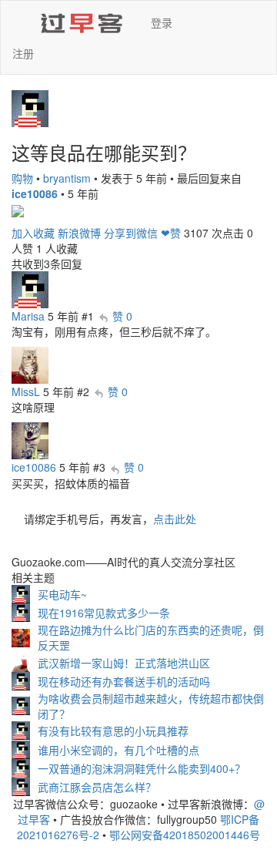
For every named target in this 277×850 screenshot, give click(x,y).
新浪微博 (79, 232)
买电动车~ (62, 594)
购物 (22, 178)
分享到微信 (131, 232)
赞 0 (122, 316)
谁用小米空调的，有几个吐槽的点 (118, 750)
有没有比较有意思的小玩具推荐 (113, 730)
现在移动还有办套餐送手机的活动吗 (124, 681)
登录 (161, 22)
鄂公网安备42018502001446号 (184, 834)
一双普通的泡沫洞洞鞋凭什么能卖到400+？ (141, 768)
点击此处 (174, 518)
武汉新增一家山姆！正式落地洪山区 (124, 662)
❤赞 (171, 232)
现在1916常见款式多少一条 (104, 612)
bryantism (67, 178)
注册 (23, 53)
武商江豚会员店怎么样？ (97, 787)
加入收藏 (33, 232)
